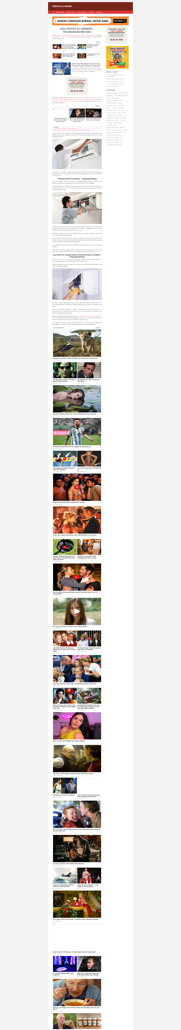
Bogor (116, 98)
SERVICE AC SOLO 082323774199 (115, 79)
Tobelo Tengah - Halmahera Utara (115, 140)
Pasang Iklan (99, 12)
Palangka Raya (110, 115)
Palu (116, 115)
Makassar (109, 112)
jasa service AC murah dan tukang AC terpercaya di (75, 35)
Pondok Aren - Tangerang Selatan (114, 122)
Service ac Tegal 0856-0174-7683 (115, 81)
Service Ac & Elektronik (112, 86)
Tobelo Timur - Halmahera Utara (114, 142)
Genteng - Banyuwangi (112, 103)
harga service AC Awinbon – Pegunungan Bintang (83, 99)
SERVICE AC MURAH (62, 6)
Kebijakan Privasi (70, 12)
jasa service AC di (89, 316)
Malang (114, 112)
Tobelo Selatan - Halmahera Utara (115, 137)
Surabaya (119, 130)
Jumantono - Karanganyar (118, 107)
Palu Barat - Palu (122, 115)
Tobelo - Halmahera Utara (119, 132)
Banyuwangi (109, 95)
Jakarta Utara (110, 105)
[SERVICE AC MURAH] (53, 12)
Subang (114, 130)
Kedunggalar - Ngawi (112, 110)
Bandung (109, 93)
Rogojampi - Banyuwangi (112, 127)
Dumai (121, 100)
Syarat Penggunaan (82, 12)
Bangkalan (114, 93)
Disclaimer (91, 12)
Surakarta (125, 130)
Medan (119, 112)
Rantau (115, 125)
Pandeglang (109, 117)
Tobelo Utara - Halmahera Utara (114, 144)
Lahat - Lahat (121, 110)
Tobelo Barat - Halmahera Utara (114, 135)
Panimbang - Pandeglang (119, 117)
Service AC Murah (60, 12)
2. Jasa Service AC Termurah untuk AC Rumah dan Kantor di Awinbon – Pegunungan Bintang (72, 130)
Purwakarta (109, 125)
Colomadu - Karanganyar (112, 100)
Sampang (122, 127)
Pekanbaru (122, 120)
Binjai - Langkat (110, 98)
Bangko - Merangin (123, 93)
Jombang (109, 107)
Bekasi (115, 95)
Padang (124, 112)
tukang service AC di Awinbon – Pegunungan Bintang (81, 97)
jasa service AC (97, 251)
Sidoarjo (109, 130)
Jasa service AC (67, 188)
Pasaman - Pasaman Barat (113, 120)
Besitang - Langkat (122, 95)
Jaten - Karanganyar (119, 105)
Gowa (120, 103)
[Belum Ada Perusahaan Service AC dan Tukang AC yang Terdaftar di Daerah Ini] (61, 68)
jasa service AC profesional (66, 37)
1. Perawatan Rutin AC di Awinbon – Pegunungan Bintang (65, 128)
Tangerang (109, 132)
